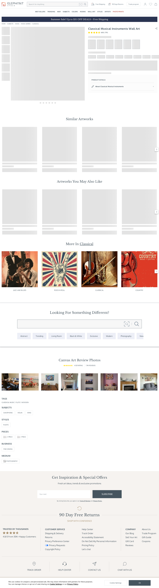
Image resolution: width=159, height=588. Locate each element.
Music (17, 24)
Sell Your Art (131, 537)
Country (139, 290)
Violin (20, 413)
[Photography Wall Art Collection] (126, 336)
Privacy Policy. (97, 501)
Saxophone (8, 413)
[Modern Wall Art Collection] (109, 336)
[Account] (145, 5)
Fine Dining (7, 449)
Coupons (146, 541)
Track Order (87, 533)
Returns (48, 537)
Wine (29, 413)
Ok (140, 583)
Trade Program (149, 533)
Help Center (87, 529)
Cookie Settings (56, 584)
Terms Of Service (85, 501)
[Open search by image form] (80, 4)
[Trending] (39, 336)
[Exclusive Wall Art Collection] (94, 336)
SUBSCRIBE (107, 494)
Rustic (6, 425)
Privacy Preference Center (57, 541)
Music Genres (25, 24)
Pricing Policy (88, 545)
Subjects (10, 24)
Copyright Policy (52, 549)
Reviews (129, 545)
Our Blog (129, 533)
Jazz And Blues (19, 290)
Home (3, 24)
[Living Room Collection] (56, 336)
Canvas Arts (84, 181)
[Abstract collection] (24, 336)
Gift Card (129, 541)
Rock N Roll (59, 290)
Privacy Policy (72, 584)
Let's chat (86, 549)
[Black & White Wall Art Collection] (76, 336)
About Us (146, 529)
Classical (35, 24)
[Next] (156, 149)
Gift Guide (146, 537)
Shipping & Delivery (54, 533)
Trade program (133, 4)
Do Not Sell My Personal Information (99, 541)
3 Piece (9, 437)
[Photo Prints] (142, 336)
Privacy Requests (57, 545)
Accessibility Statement (93, 537)
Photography (12, 461)
